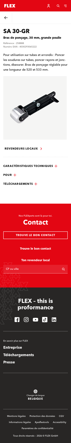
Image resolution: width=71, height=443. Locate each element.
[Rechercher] (63, 269)
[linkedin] (54, 319)
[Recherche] (58, 5)
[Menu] (65, 5)
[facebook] (17, 319)
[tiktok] (44, 319)
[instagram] (26, 319)
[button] (30, 166)
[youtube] (35, 319)
